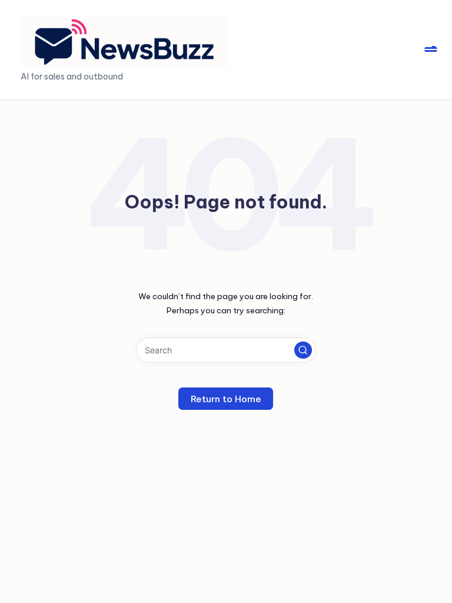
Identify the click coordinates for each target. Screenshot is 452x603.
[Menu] (430, 49)
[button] (303, 350)
